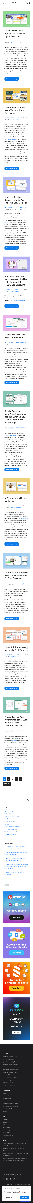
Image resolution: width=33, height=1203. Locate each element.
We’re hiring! (6, 1124)
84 (21, 779)
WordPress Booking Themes (10, 1064)
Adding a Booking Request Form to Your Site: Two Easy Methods (15, 200)
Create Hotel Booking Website (10, 1106)
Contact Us (5, 1119)
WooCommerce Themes (9, 1085)
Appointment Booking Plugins (10, 1062)
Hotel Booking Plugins (8, 1059)
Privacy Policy (6, 1130)
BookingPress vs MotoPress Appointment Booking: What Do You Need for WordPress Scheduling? (15, 417)
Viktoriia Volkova (8, 41)
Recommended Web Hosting (10, 1103)
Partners (5, 1111)
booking (14, 740)
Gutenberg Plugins (7, 1080)
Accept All (24, 1197)
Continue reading (12, 79)
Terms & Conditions (8, 1135)
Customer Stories (7, 1096)
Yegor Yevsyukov (9, 117)
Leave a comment (16, 42)
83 (17, 779)
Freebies (6, 813)
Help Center (6, 1093)
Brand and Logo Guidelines (10, 1101)
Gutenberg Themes (8, 1082)
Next (5, 784)
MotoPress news (17, 289)
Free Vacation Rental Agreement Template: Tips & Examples (14, 34)
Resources (18, 41)
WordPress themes (9, 831)
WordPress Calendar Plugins (10, 1072)
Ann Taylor (7, 289)
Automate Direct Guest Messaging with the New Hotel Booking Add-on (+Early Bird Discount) (16, 866)
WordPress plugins (11, 139)
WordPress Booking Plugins (10, 1056)
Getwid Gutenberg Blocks (11, 816)
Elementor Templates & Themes (11, 1077)
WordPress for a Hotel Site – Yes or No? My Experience (14, 110)
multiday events (11, 540)
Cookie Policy (6, 1132)
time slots (7, 222)
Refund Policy (6, 1127)
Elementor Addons (7, 1074)
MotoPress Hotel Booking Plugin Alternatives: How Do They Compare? (16, 575)
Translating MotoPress (8, 1108)
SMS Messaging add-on (18, 300)
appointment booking (10, 435)
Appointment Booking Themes (11, 1069)
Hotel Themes (6, 1067)
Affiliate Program (7, 1098)
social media (24, 518)
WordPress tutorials (21, 207)
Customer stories (8, 811)
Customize (8, 1197)
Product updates (8, 821)
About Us (5, 1122)
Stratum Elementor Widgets (11, 826)
